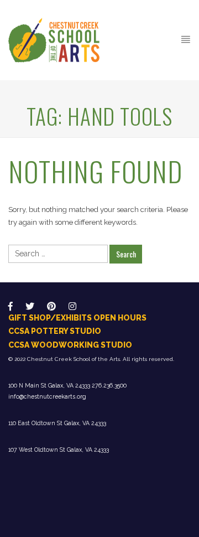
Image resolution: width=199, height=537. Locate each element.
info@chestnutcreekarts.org (47, 396)
